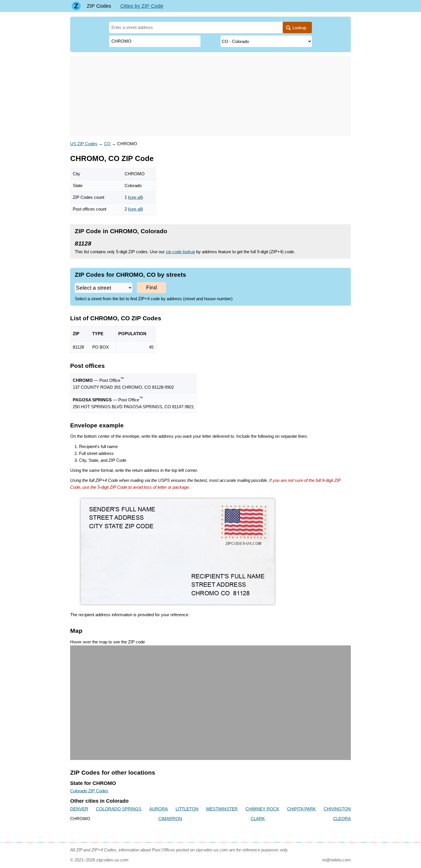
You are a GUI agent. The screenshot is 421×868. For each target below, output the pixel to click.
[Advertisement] (210, 96)
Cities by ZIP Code (141, 6)
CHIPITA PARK (301, 808)
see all (135, 197)
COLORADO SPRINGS (118, 808)
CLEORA (342, 818)
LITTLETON (187, 808)
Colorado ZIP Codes (89, 790)
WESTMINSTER (222, 808)
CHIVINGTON (337, 808)
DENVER (79, 808)
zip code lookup (180, 251)
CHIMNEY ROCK (262, 808)
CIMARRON (170, 818)
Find (151, 287)
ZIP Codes (99, 6)
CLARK (258, 818)
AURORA (158, 808)
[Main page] (76, 6)
